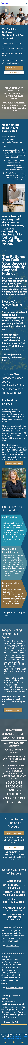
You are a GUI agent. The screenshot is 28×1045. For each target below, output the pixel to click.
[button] (26, 3)
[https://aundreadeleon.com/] (4, 3)
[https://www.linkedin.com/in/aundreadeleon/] (5, 1042)
